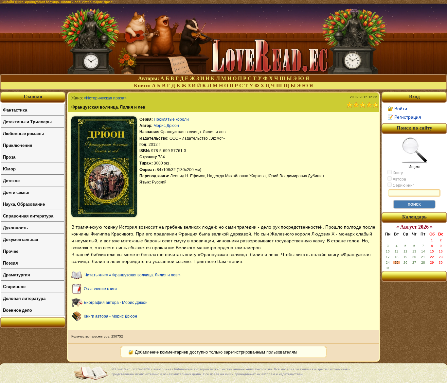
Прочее (10, 251)
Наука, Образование (24, 204)
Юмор (9, 168)
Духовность (15, 227)
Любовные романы (23, 133)
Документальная (20, 239)
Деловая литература (24, 298)
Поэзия (10, 263)
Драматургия (16, 274)
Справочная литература (28, 216)
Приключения (17, 145)
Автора (399, 179)
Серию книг (403, 185)
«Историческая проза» (105, 98)
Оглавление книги (100, 289)
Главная (33, 96)
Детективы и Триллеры (27, 121)
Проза (9, 157)
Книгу (397, 173)
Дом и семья (16, 192)
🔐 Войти (397, 108)
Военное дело (17, 310)
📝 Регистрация (404, 117)
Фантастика (15, 110)
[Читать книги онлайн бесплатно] (223, 72)
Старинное (14, 286)
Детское (11, 180)
